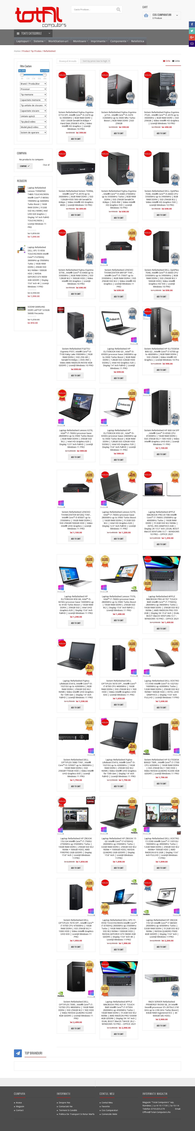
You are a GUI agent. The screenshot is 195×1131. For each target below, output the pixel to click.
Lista (177, 60)
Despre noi (64, 1102)
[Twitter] (192, 31)
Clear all (46, 165)
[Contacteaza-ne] (192, 44)
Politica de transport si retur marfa (76, 1114)
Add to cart (76, 138)
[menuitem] (22, 41)
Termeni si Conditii (68, 1110)
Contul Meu (107, 1102)
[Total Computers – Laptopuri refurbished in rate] (40, 16)
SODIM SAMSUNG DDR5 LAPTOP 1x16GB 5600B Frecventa (39, 310)
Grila (168, 60)
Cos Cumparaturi (110, 1110)
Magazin (20, 1106)
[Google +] (192, 37)
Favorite (106, 1106)
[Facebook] (192, 24)
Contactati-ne (66, 1106)
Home (17, 51)
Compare (23, 166)
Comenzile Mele (109, 1114)
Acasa (19, 1102)
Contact (20, 1110)
